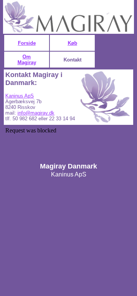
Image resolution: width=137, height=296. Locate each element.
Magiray (27, 62)
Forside (27, 43)
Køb (72, 43)
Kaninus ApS (19, 96)
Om (26, 57)
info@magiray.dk (36, 113)
